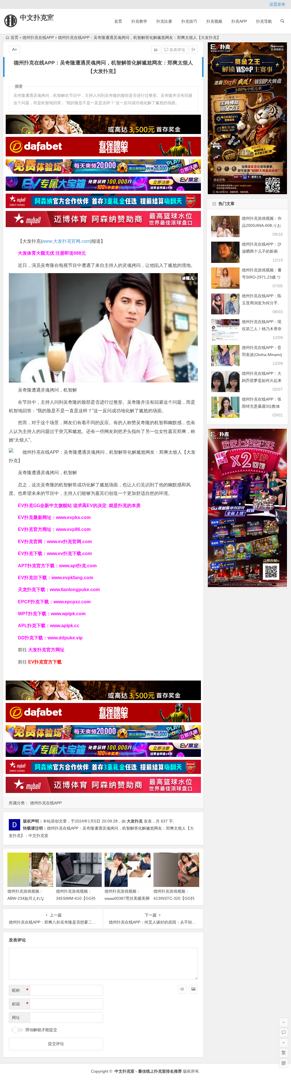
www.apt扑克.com (78, 565)
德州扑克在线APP (38, 37)
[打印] (155, 50)
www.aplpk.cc (64, 625)
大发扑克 (135, 821)
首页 (118, 21)
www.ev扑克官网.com (69, 541)
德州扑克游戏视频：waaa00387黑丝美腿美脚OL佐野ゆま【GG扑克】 (127, 898)
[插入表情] (182, 989)
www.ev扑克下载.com (69, 553)
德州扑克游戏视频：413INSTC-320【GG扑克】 (174, 898)
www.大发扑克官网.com (66, 241)
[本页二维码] (283, 1063)
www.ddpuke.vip (65, 637)
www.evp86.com (73, 529)
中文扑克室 (37, 17)
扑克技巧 (189, 21)
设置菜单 (277, 4)
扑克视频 (214, 21)
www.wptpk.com (68, 613)
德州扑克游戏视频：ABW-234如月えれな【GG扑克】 (25, 898)
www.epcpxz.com (72, 601)
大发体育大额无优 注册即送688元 (52, 253)
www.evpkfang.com (72, 577)
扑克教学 (139, 21)
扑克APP (239, 21)
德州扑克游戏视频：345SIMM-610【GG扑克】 (76, 898)
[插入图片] (193, 989)
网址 (16, 1017)
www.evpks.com (73, 517)
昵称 (20, 990)
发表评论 (176, 49)
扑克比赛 (164, 21)
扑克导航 (264, 21)
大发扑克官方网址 (46, 649)
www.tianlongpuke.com (75, 589)
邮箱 (20, 1004)
